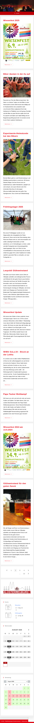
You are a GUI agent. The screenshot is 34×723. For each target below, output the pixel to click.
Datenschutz (24, 721)
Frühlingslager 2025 (13, 207)
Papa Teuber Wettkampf (15, 394)
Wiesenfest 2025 (11, 20)
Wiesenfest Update (12, 312)
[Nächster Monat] (29, 630)
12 (24, 573)
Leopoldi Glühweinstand (15, 270)
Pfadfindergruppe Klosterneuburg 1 (17, 6)
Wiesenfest (17, 605)
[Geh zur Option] (7, 570)
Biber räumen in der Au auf (16, 74)
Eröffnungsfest (18, 613)
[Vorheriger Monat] (5, 630)
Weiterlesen (9, 64)
